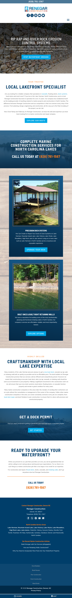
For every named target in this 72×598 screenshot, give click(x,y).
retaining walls (53, 470)
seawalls (45, 94)
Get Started (36, 430)
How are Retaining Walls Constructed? (36, 548)
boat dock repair (9, 397)
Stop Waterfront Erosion (36, 57)
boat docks (30, 470)
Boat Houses (36, 570)
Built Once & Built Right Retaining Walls (36, 314)
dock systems (62, 94)
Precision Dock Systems (36, 230)
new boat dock (49, 372)
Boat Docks (36, 583)
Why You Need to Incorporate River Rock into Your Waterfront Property (36, 551)
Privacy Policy (36, 591)
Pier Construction (36, 575)
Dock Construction (36, 579)
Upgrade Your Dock (36, 250)
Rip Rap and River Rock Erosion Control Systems (36, 41)
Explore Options (36, 333)
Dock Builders (36, 566)
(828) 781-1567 (49, 156)
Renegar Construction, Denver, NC (39, 588)
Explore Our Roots (36, 120)
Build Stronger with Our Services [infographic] (36, 544)
